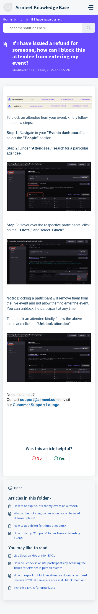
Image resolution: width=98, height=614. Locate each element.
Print (18, 488)
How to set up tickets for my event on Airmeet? (46, 506)
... (22, 19)
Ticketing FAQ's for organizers (34, 588)
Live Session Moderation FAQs (34, 555)
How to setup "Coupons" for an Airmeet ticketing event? (47, 535)
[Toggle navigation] (90, 7)
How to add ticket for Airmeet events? (40, 526)
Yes (62, 458)
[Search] (88, 28)
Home (7, 19)
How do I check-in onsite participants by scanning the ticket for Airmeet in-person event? (50, 565)
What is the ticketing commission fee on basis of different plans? (47, 515)
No (39, 458)
